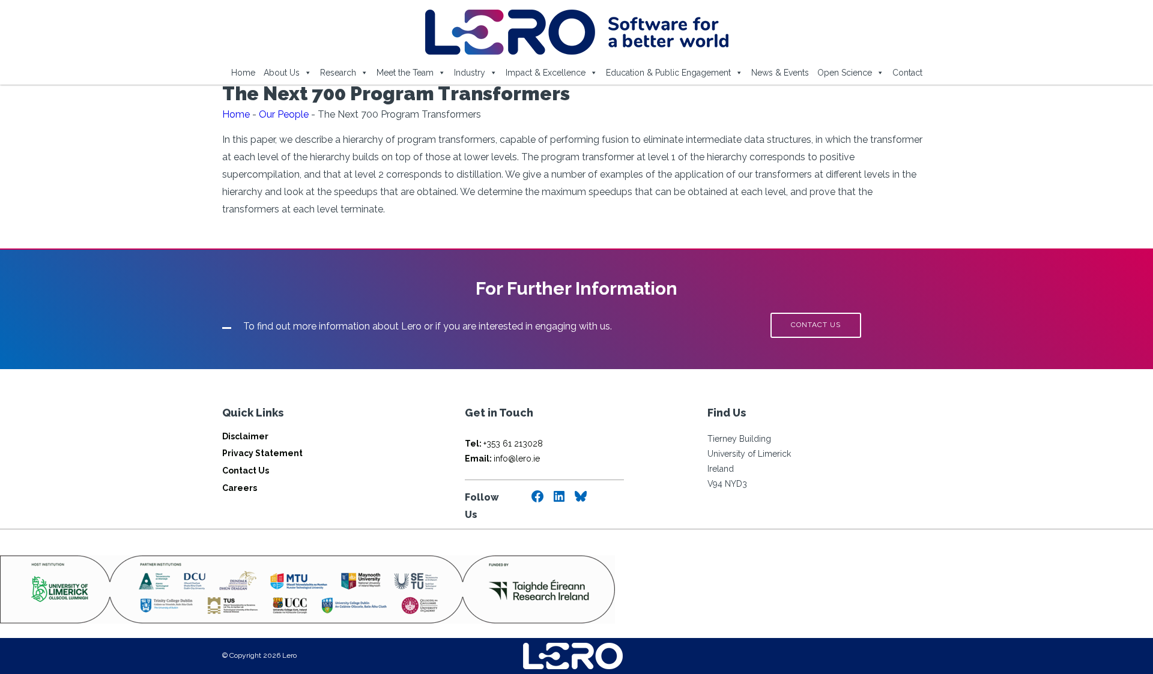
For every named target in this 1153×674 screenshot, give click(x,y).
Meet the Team (405, 72)
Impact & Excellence (546, 72)
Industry (469, 72)
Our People (284, 114)
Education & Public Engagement (668, 72)
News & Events (780, 72)
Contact (907, 72)
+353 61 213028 (504, 443)
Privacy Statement (262, 453)
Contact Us (245, 470)
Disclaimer (245, 436)
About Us (282, 72)
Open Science (844, 72)
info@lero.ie (502, 458)
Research (338, 72)
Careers (239, 488)
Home (243, 72)
